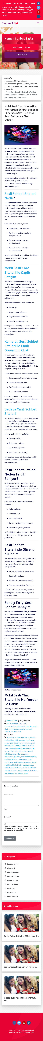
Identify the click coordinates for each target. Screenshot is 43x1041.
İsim (6, 809)
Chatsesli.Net (11, 721)
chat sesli (23, 81)
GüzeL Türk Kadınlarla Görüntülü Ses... (20, 999)
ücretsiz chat (9, 89)
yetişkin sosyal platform (27, 770)
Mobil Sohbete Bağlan (21, 47)
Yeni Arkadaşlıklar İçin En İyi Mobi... (21, 966)
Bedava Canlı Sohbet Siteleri (20, 411)
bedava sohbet (12, 81)
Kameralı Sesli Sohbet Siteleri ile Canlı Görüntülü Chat (21, 346)
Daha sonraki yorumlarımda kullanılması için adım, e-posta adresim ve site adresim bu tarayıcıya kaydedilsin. (21, 828)
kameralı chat (12, 880)
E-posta (7, 817)
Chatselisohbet (10, 83)
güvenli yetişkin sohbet (25, 748)
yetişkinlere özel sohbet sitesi (16, 773)
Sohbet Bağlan (21, 55)
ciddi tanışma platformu (24, 740)
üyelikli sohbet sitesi (12, 765)
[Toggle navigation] (38, 23)
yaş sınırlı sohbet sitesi (20, 768)
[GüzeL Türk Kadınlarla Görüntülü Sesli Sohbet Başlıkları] (21, 986)
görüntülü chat (23, 83)
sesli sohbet (33, 86)
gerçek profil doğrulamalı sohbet (17, 743)
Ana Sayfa (8, 78)
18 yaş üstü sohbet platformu (17, 737)
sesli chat (24, 86)
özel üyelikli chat (11, 759)
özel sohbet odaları (28, 756)
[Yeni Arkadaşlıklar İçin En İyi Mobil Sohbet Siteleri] (21, 955)
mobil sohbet (13, 86)
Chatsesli (10, 23)
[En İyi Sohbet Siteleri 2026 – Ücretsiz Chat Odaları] (21, 924)
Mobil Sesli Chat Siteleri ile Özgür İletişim (17, 272)
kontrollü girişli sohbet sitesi (15, 751)
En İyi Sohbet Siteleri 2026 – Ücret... (21, 935)
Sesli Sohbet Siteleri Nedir (20, 195)
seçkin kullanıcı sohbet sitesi (25, 762)
